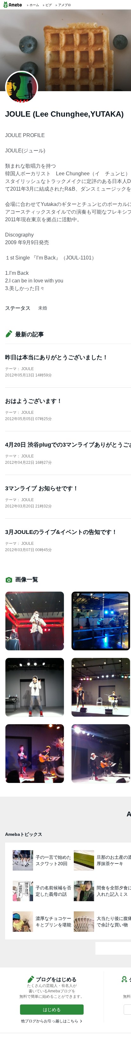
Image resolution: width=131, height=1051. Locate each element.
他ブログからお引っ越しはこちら (49, 1021)
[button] (52, 1009)
